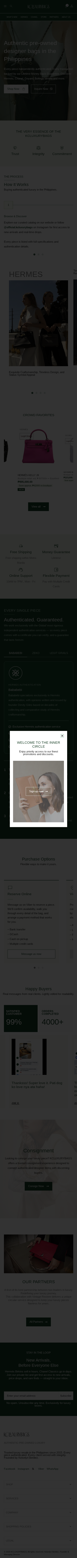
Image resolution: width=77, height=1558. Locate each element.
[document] (38, 779)
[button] (62, 735)
